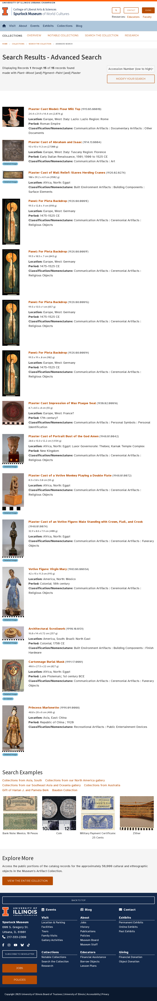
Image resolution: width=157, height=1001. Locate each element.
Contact (131, 10)
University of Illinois (74, 994)
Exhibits (48, 26)
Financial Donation (130, 957)
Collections (65, 26)
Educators (133, 17)
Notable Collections (63, 35)
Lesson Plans (88, 965)
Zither (137, 833)
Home (5, 44)
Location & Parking (53, 922)
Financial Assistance (93, 957)
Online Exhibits (128, 927)
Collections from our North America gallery (75, 780)
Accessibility (93, 994)
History (84, 927)
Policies (85, 935)
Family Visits (49, 935)
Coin (59, 833)
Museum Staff (89, 944)
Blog (79, 26)
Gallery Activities (52, 940)
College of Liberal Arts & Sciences (34, 9)
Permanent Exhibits (131, 922)
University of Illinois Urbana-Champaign (28, 3)
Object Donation (129, 961)
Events (34, 26)
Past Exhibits (127, 931)
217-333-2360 (16, 937)
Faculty (147, 17)
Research (132, 35)
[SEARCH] (116, 10)
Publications (88, 931)
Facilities (47, 927)
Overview (34, 35)
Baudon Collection (64, 790)
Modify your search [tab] (131, 78)
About (23, 26)
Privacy (105, 994)
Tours (45, 931)
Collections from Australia (102, 785)
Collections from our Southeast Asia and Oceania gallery (41, 785)
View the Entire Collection (28, 880)
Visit (12, 26)
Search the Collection (101, 35)
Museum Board (89, 940)
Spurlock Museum (15, 922)
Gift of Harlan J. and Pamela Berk (25, 790)
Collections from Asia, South (22, 780)
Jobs (83, 922)
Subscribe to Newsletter (19, 954)
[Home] (4, 25)
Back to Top (79, 900)
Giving (148, 10)
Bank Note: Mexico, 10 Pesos (20, 833)
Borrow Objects (90, 961)
